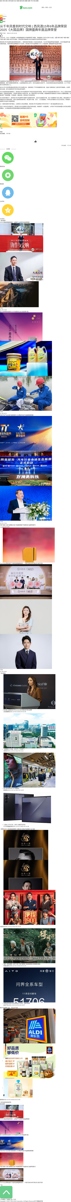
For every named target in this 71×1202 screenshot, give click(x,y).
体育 (9, 1)
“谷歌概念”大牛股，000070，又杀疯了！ (14, 749)
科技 (34, 1)
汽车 (31, 1)
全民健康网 (6, 711)
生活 (15, 1)
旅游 (12, 1)
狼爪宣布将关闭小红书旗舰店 (11, 788)
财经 (23, 1)
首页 (1, 1)
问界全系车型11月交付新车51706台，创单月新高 (16, 1003)
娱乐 (7, 1)
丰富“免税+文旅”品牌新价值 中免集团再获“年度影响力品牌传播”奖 (18, 525)
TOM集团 (2, 1199)
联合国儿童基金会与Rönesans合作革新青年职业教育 (17, 710)
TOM (5, 33)
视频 (20, 1)
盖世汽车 (5, 1005)
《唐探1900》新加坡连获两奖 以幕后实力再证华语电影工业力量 (17, 829)
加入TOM (13, 1199)
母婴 (18, 1)
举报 (1, 131)
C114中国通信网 (7, 826)
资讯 (4, 1)
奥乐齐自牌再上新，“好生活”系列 (9, 1007)
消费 (29, 1)
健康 (26, 1)
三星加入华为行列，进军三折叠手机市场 (14, 824)
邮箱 (37, 1)
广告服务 (8, 1199)
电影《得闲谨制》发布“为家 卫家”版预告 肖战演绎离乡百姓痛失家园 (21, 964)
